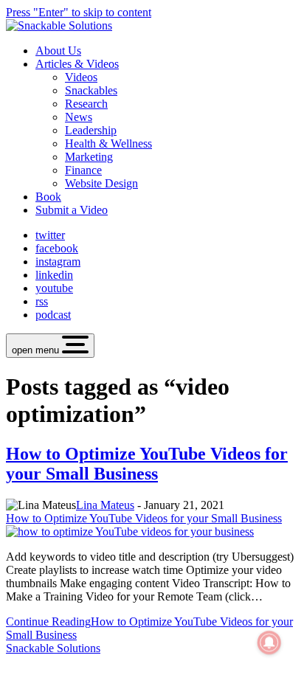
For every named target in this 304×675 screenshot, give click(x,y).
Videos (81, 77)
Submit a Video (71, 210)
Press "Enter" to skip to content (78, 12)
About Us (58, 50)
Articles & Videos (77, 64)
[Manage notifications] (269, 642)
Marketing (89, 156)
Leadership (91, 130)
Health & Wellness (108, 143)
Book (48, 196)
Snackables (91, 90)
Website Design (101, 183)
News (78, 117)
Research (86, 103)
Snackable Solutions (53, 648)
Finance (83, 170)
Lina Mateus (105, 505)
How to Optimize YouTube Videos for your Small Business (147, 463)
